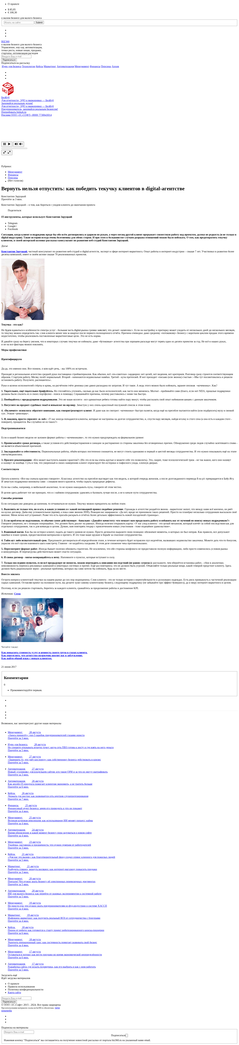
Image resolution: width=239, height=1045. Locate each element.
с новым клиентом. (40, 658)
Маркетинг (50, 66)
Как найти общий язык (15, 658)
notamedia (6, 1010)
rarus (57, 1007)
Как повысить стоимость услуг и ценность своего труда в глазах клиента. (44, 652)
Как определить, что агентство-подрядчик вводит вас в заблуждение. (42, 655)
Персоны (106, 66)
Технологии (28, 66)
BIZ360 (5, 41)
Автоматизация (65, 66)
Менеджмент (82, 66)
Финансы (95, 66)
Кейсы (39, 66)
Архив (115, 66)
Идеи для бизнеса (11, 66)
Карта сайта (14, 992)
